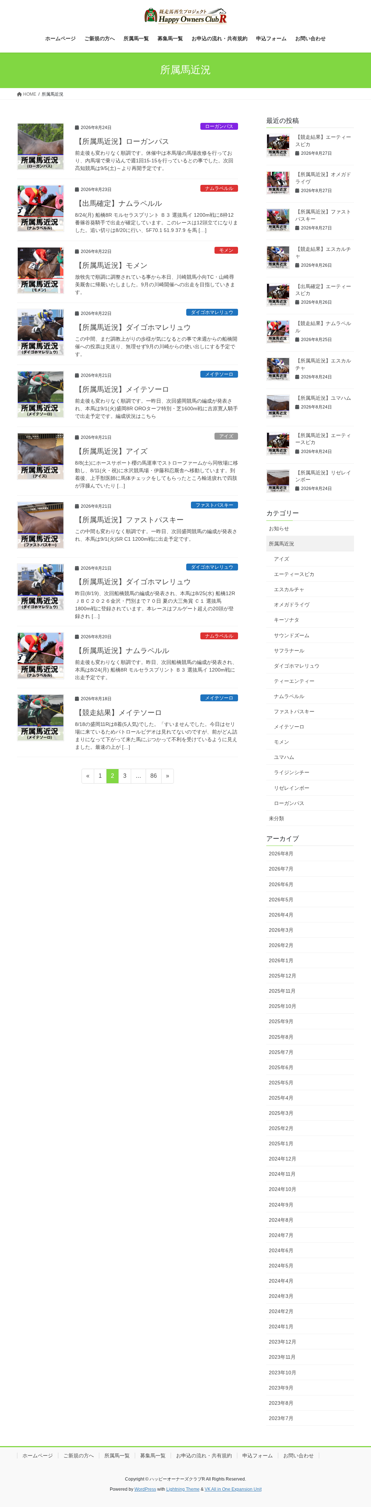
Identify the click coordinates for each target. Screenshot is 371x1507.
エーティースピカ (294, 574)
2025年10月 (282, 1006)
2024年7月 (281, 1235)
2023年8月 (281, 1403)
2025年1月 (281, 1143)
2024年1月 (281, 1326)
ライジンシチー (291, 772)
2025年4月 (281, 1098)
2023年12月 (282, 1342)
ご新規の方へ (78, 1455)
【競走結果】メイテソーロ (118, 713)
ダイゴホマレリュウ (212, 312)
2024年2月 (281, 1311)
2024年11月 (282, 1174)
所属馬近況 (281, 544)
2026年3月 (281, 930)
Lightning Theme (183, 1489)
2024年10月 (282, 1189)
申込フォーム (257, 1455)
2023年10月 (282, 1372)
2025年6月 (281, 1067)
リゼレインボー (291, 788)
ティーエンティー (294, 681)
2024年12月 (282, 1159)
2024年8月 (281, 1220)
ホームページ (37, 1455)
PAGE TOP (355, 1455)
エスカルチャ (289, 589)
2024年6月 (281, 1250)
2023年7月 (281, 1418)
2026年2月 (281, 945)
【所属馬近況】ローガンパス (122, 141)
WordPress (145, 1489)
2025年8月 (281, 1037)
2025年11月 (282, 991)
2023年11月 (282, 1357)
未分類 (276, 818)
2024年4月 (281, 1281)
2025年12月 (282, 976)
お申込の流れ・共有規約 (204, 1455)
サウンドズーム (291, 635)
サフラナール (289, 650)
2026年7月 (281, 869)
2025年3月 (281, 1113)
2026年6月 (281, 884)
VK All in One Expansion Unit (233, 1489)
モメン (226, 250)
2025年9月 (281, 1021)
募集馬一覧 (153, 1455)
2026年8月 (281, 853)
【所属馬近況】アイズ (111, 451)
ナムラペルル (219, 188)
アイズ (226, 436)
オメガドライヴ (291, 604)
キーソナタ (286, 620)
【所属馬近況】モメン (111, 265)
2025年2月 (281, 1128)
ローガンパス (219, 126)
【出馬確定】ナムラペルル (118, 203)
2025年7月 (281, 1052)
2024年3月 (281, 1296)
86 (153, 777)
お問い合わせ (298, 1455)
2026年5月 (281, 899)
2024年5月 (281, 1266)
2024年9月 (281, 1205)
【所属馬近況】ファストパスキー (129, 520)
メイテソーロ (219, 374)
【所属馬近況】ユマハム (323, 398)
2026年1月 (281, 960)
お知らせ (279, 528)
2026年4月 (281, 915)
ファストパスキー (214, 505)
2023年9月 (281, 1388)
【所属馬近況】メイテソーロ (122, 389)
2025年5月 (281, 1082)
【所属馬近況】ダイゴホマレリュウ (133, 327)
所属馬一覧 (117, 1455)
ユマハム (284, 757)
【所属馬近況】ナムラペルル (122, 651)
